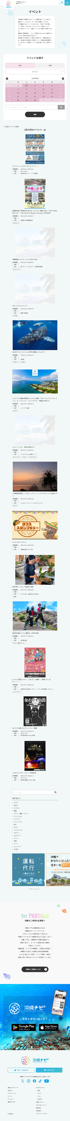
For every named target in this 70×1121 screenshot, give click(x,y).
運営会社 (38, 1108)
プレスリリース (12, 1093)
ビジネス (16, 808)
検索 (35, 114)
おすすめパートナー (41, 1105)
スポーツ (16, 833)
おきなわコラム (40, 1087)
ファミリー (17, 819)
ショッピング (18, 830)
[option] (28, 870)
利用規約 (38, 1111)
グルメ (16, 827)
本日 (20, 65)
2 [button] (31, 889)
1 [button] (30, 889)
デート (16, 838)
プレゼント (11, 1099)
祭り (15, 824)
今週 (49, 65)
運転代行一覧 (11, 1102)
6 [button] (39, 889)
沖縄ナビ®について (13, 1087)
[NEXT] (63, 78)
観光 (39, 1090)
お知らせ (10, 1090)
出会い (16, 805)
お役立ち (40, 1099)
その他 (16, 849)
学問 (15, 841)
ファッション (18, 816)
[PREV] (7, 78)
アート (16, 844)
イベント (10, 1096)
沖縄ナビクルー (40, 1102)
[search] (61, 107)
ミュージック (18, 822)
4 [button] (35, 889)
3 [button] (33, 889)
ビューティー (18, 846)
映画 (15, 811)
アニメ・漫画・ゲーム (21, 813)
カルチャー (17, 835)
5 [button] (37, 889)
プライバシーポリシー (42, 1113)
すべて (16, 802)
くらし (39, 1096)
